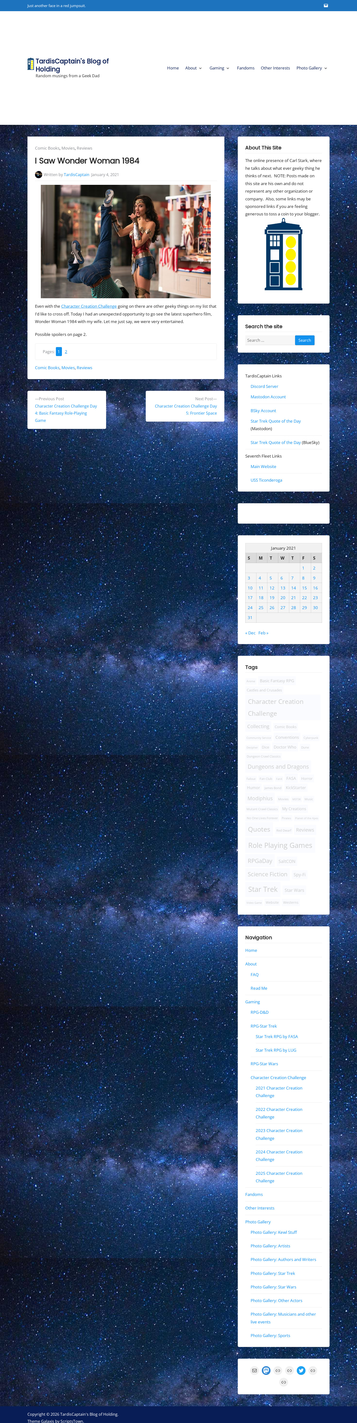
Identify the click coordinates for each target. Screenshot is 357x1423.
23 (315, 598)
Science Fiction (268, 874)
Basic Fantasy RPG (277, 681)
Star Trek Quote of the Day (276, 421)
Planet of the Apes (306, 818)
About (191, 68)
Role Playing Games (280, 845)
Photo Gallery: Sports (270, 1335)
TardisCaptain (76, 174)
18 (261, 598)
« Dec (250, 633)
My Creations (294, 808)
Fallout (250, 779)
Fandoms (246, 68)
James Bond (272, 788)
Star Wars (294, 890)
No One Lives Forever (262, 818)
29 (304, 608)
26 (272, 608)
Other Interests (275, 68)
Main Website (263, 466)
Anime (250, 681)
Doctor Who (285, 747)
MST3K (296, 799)
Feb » (263, 633)
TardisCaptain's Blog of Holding (72, 65)
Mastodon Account (268, 397)
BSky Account (263, 410)
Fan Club (266, 779)
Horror (307, 778)
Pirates (286, 818)
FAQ (255, 974)
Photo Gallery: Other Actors (276, 1300)
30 (315, 608)
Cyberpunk (311, 738)
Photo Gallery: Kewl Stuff (274, 1232)
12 (272, 588)
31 (250, 618)
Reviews (84, 148)
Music (309, 799)
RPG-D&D (260, 1012)
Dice (265, 747)
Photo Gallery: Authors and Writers (283, 1259)
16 (315, 588)
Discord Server (264, 386)
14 (293, 588)
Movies (68, 148)
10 (250, 588)
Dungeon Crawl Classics (263, 756)
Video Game (254, 902)
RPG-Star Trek (264, 1026)
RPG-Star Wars (264, 1064)
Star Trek (263, 889)
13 (282, 588)
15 (304, 588)
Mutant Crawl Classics (262, 809)
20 (282, 598)
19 (272, 598)
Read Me (259, 988)
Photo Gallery (309, 68)
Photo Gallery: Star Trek (273, 1273)
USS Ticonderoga (266, 480)
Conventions (287, 737)
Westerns (290, 902)
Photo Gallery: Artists (270, 1246)
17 (250, 598)
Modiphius (260, 798)
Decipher (252, 747)
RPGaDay (260, 861)
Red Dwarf (283, 830)
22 (304, 598)
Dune (305, 747)
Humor (253, 787)
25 (261, 608)
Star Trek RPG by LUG (276, 1050)
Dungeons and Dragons (278, 766)
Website (272, 902)
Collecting (258, 726)
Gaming (217, 68)
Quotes (259, 829)
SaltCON (287, 861)
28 (293, 608)
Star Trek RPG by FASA (277, 1036)
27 (282, 608)
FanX (279, 779)
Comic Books (47, 148)
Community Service (258, 738)
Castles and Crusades (264, 690)
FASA (291, 778)
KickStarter (296, 787)
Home (173, 68)
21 (293, 598)
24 (250, 608)
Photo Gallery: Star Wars (273, 1287)
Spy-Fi (300, 875)
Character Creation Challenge (89, 306)
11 (261, 588)
